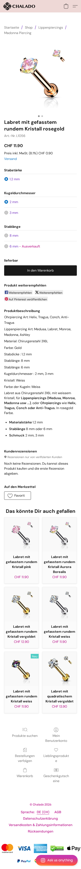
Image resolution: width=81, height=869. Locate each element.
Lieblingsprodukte (56, 758)
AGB (57, 812)
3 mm (14, 213)
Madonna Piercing (17, 33)
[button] (40, 860)
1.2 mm (15, 179)
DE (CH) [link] (43, 812)
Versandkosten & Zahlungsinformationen (40, 825)
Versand (10, 159)
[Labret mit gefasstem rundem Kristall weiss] (59, 604)
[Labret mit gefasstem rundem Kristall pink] (21, 534)
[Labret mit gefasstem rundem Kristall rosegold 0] (40, 76)
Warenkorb (25, 776)
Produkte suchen (25, 736)
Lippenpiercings (50, 27)
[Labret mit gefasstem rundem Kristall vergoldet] (21, 604)
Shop (29, 27)
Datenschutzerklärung (40, 818)
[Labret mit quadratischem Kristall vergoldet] (59, 669)
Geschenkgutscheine (56, 778)
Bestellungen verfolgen (25, 758)
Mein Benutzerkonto (56, 738)
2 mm (14, 202)
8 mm (14, 235)
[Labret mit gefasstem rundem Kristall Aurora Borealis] (59, 534)
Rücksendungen (40, 831)
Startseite (11, 27)
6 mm (25, 246)
